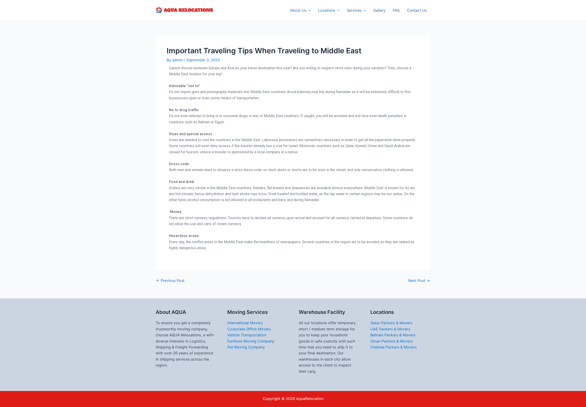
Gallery (379, 10)
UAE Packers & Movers (390, 329)
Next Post (419, 280)
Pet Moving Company (246, 347)
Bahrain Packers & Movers (392, 335)
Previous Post (170, 280)
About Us (298, 10)
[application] (308, 10)
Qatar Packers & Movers (391, 323)
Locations (326, 10)
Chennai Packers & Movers (393, 347)
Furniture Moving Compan (249, 341)
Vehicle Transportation (246, 335)
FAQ (396, 10)
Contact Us (417, 10)
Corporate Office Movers (249, 329)
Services (354, 10)
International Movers (245, 323)
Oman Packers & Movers (391, 341)
